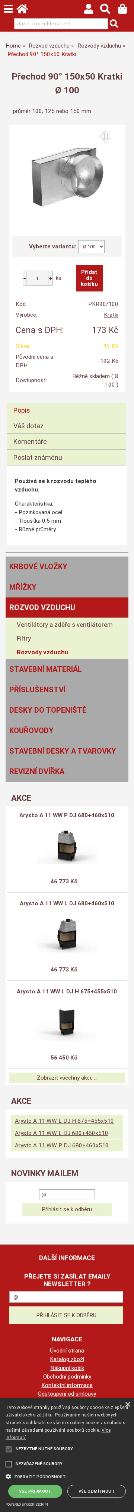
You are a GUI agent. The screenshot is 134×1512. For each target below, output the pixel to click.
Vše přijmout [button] (35, 1491)
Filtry (24, 638)
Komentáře (30, 441)
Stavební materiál (45, 669)
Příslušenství (37, 689)
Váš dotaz (28, 426)
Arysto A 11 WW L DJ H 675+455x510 (67, 991)
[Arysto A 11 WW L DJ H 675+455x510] (67, 1022)
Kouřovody (31, 730)
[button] (67, 1476)
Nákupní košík (67, 1368)
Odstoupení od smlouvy (67, 1393)
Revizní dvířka (36, 771)
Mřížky (22, 587)
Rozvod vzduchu (42, 607)
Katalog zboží (67, 1359)
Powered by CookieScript (27, 1504)
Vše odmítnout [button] (97, 1491)
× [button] (127, 1405)
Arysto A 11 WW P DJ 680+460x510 (66, 815)
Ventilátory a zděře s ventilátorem (65, 624)
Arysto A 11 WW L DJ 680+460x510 (67, 903)
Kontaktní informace (67, 1385)
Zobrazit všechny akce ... (67, 1077)
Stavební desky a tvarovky (62, 751)
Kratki (111, 315)
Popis (21, 410)
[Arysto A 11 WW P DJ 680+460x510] (67, 845)
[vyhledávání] (109, 10)
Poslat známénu (37, 457)
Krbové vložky (38, 566)
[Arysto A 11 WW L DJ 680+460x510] (67, 933)
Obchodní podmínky (67, 1376)
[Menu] (8, 9)
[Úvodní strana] (25, 10)
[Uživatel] (92, 10)
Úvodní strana (67, 1350)
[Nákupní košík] (126, 10)
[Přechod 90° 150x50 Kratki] (67, 176)
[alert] (67, 1455)
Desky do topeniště (47, 710)
